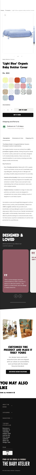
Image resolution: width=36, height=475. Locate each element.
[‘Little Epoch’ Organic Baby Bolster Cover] (5, 92)
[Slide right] (22, 56)
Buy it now (17, 115)
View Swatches (6, 104)
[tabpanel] (18, 182)
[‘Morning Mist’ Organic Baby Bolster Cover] (5, 86)
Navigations (6, 418)
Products (8, 10)
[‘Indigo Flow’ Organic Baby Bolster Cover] (17, 92)
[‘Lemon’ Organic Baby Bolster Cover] (5, 80)
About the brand (6, 406)
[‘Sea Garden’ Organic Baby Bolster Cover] (29, 86)
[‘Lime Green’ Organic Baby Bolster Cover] (11, 86)
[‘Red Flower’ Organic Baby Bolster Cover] (17, 86)
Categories (6, 412)
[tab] (6, 138)
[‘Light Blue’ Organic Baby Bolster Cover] (23, 80)
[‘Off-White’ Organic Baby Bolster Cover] (29, 80)
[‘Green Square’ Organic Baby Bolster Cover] (5, 97)
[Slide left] (14, 56)
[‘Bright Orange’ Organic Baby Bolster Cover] (17, 80)
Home (2, 10)
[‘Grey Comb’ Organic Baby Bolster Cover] (29, 92)
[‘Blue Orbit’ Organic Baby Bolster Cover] (11, 92)
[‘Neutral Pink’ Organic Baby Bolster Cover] (11, 80)
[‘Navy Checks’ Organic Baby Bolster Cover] (11, 97)
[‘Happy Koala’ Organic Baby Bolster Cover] (23, 92)
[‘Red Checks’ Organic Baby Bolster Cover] (23, 86)
